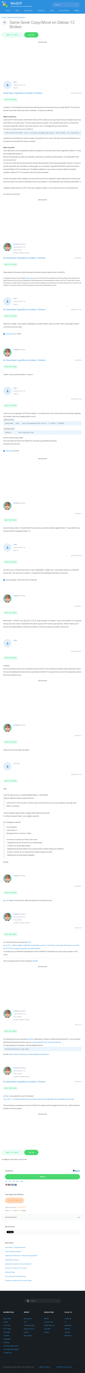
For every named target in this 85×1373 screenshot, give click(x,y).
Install (52, 11)
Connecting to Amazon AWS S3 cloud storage (18, 1280)
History (26, 1332)
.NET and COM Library (10, 1346)
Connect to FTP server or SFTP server (16, 1268)
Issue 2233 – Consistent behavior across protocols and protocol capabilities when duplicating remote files (38, 1099)
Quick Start (7, 1319)
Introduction (28, 11)
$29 (10, 1181)
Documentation (64, 11)
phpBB (46, 1332)
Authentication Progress (12, 1260)
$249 (21, 1181)
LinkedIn (67, 1332)
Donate (42, 1177)
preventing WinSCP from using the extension (46, 1042)
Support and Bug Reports (16, 17)
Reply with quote (10, 99)
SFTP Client (7, 1329)
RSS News (68, 1336)
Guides (5, 1322)
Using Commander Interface (13, 1251)
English (33, 1301)
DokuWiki (47, 1329)
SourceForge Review (11, 1217)
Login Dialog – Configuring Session (15, 1247)
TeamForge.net (49, 1325)
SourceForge (48, 1322)
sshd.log (9, 451)
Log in (31, 35)
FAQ (25, 1322)
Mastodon (68, 1325)
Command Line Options (11, 1349)
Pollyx (15, 82)
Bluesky (67, 1329)
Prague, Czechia (24, 253)
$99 (17, 1181)
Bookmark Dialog (10, 1272)
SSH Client (6, 1332)
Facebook (68, 1319)
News (17, 11)
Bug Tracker (28, 1336)
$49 (14, 1181)
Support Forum (29, 1329)
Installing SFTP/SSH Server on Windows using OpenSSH (21, 1255)
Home (8, 11)
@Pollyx (35, 961)
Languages (7, 1339)
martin (15, 244)
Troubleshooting (29, 1325)
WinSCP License (44, 1367)
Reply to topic (12, 35)
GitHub (46, 1319)
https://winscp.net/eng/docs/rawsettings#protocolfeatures (29, 1054)
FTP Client (6, 1325)
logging (28, 278)
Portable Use (7, 1353)
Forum (76, 11)
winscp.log (9, 334)
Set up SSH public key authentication (15, 1276)
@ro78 (5, 900)
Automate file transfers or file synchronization (18, 1264)
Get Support (28, 1319)
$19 (6, 1181)
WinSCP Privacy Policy (64, 1367)
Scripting (6, 1342)
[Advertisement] (42, 58)
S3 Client (6, 1336)
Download (41, 11)
